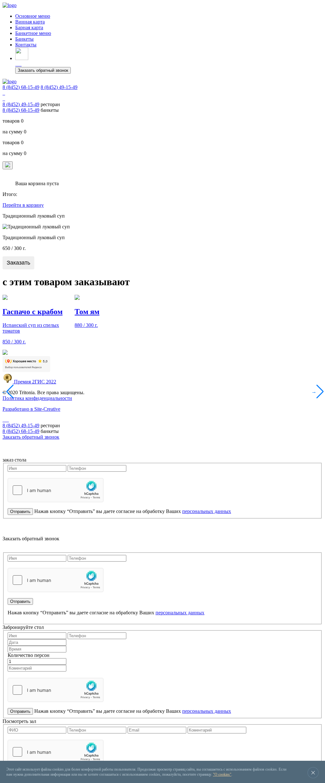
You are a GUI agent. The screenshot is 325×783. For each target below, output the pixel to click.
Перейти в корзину (23, 205)
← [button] (4, 391)
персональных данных (206, 511)
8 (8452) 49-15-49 (59, 87)
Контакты (25, 44)
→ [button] (314, 391)
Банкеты (24, 39)
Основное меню (32, 16)
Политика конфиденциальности (37, 398)
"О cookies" (222, 774)
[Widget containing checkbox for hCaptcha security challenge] (55, 490)
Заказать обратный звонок (43, 70)
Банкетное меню (33, 33)
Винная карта (30, 21)
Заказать (18, 263)
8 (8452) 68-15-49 (21, 87)
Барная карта (29, 27)
